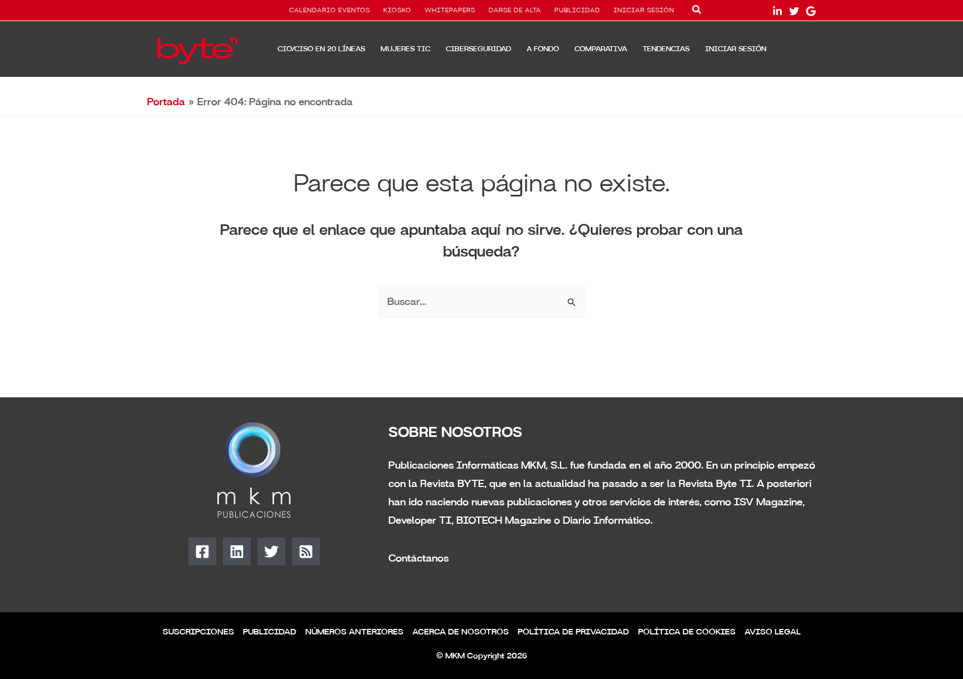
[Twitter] (794, 11)
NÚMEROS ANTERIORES (354, 632)
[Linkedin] (237, 551)
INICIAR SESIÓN (644, 10)
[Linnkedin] (777, 11)
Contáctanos (418, 558)
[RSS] (306, 551)
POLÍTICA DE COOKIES (687, 632)
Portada (166, 101)
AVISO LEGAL (773, 632)
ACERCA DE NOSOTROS (460, 632)
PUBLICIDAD (577, 10)
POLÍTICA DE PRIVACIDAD (573, 632)
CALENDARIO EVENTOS (329, 10)
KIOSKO (397, 10)
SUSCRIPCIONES (198, 632)
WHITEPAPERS (450, 10)
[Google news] (811, 11)
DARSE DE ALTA (515, 10)
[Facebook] (202, 551)
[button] (697, 12)
